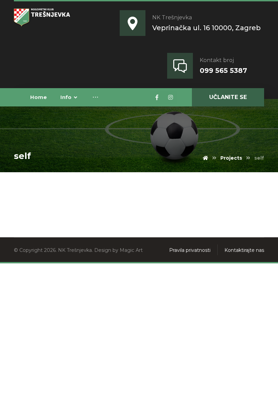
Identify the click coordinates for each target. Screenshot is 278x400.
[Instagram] (170, 97)
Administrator (60, 186)
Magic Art (131, 250)
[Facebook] (157, 97)
